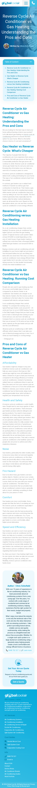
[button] (25, 3)
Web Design (16, 786)
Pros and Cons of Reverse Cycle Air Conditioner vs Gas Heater (18, 97)
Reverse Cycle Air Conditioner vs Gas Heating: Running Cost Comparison (19, 90)
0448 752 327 (13, 650)
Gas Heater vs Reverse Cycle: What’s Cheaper (17, 77)
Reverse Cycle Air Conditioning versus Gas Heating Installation (18, 83)
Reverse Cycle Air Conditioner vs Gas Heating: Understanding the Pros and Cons (19, 70)
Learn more (28, 650)
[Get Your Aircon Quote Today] (18, 662)
